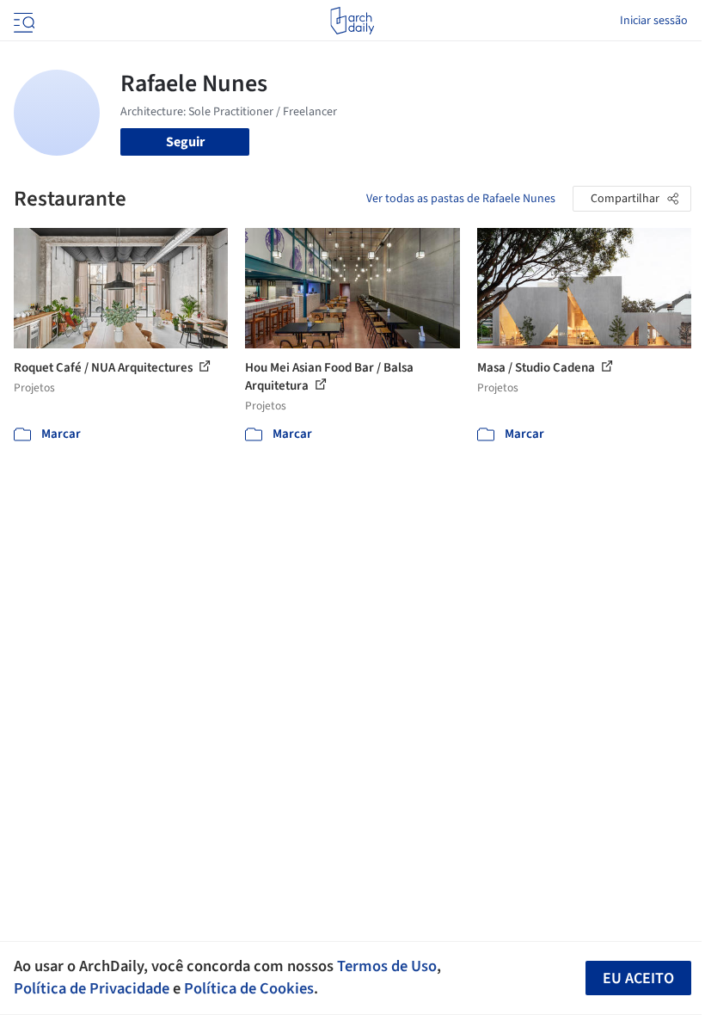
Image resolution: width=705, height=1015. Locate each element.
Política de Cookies (249, 988)
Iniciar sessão (654, 21)
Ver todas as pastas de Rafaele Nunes (460, 199)
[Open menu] (22, 21)
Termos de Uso (387, 966)
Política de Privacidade (91, 988)
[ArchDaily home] (352, 20)
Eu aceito (638, 978)
